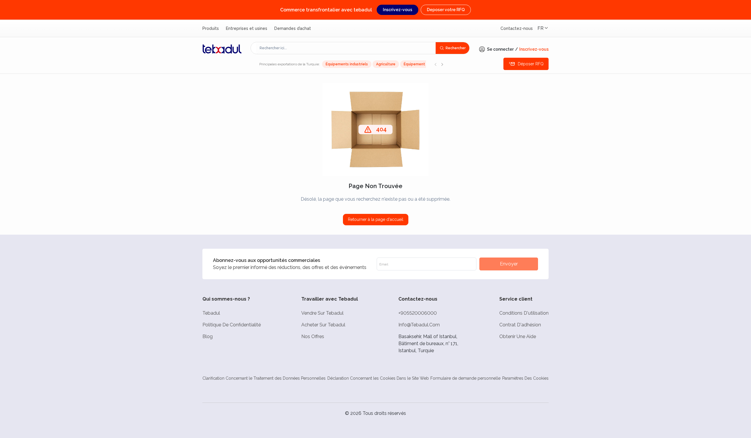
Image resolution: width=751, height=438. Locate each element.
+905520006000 (417, 313)
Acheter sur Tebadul (323, 325)
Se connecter (500, 49)
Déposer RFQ (531, 64)
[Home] (222, 49)
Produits (210, 28)
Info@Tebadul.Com (419, 325)
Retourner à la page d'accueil (375, 219)
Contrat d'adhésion (520, 325)
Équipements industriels (347, 64)
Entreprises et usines (246, 28)
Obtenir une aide (517, 336)
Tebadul (211, 313)
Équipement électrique (424, 64)
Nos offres (312, 336)
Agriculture (385, 64)
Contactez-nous (516, 28)
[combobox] (346, 48)
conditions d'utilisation (524, 313)
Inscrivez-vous (397, 9)
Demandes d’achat (292, 28)
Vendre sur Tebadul (322, 313)
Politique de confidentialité (231, 325)
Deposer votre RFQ (446, 9)
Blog (207, 336)
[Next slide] (442, 64)
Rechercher (456, 48)
